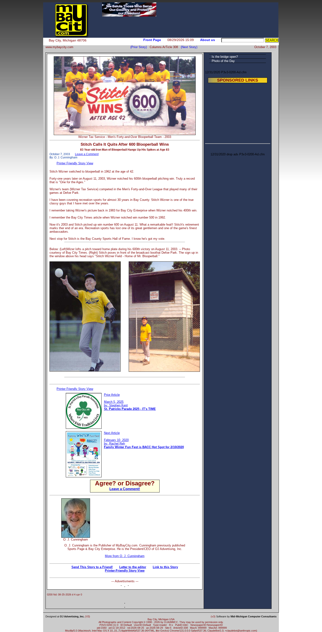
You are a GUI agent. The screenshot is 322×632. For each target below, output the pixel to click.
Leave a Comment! (124, 489)
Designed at (64, 616)
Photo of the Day (223, 61)
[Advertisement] (146, 505)
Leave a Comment (87, 154)
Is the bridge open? (225, 56)
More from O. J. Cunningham (124, 556)
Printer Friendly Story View (75, 163)
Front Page (152, 40)
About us (207, 40)
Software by (246, 616)
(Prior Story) (140, 47)
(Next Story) (188, 47)
